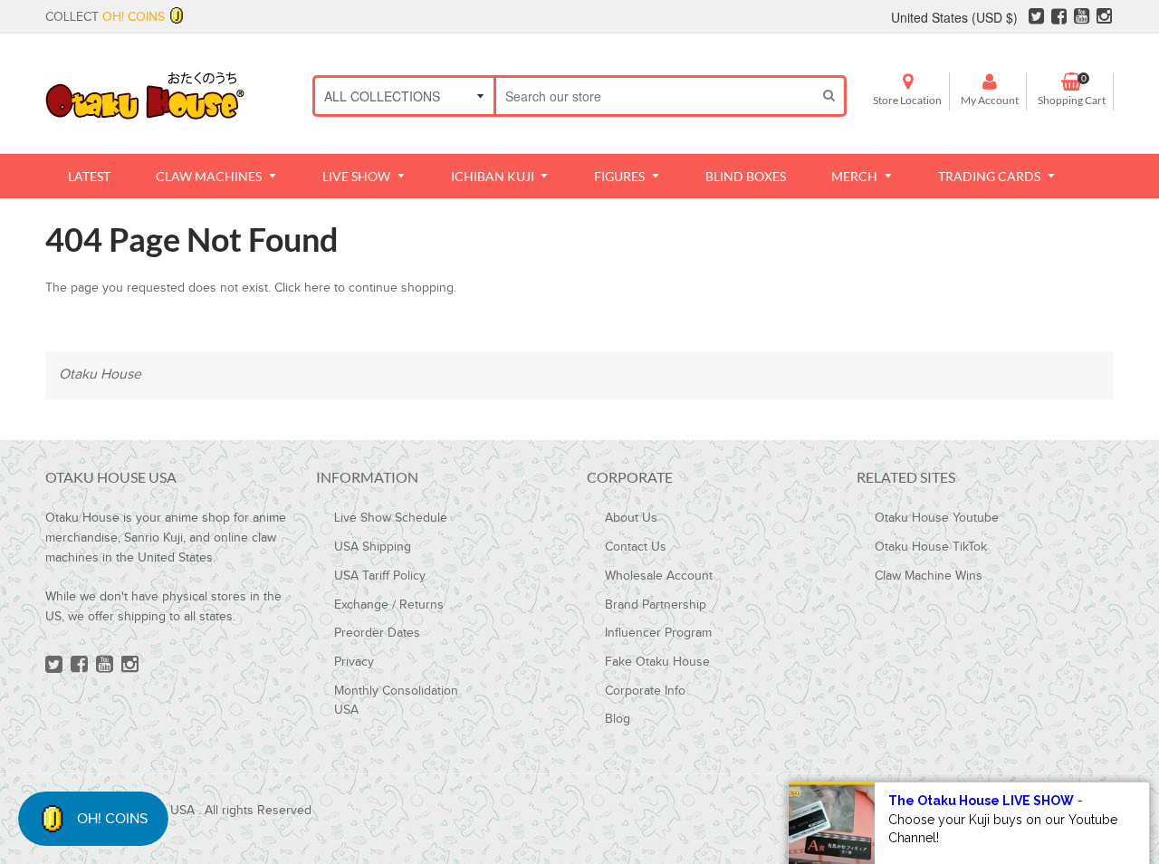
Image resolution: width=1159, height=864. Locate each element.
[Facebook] (1059, 19)
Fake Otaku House (657, 662)
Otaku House (100, 374)
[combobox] (655, 96)
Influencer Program (658, 633)
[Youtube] (1081, 19)
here (317, 288)
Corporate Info (645, 691)
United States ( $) (954, 17)
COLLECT (105, 17)
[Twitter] (1036, 19)
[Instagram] (1104, 19)
